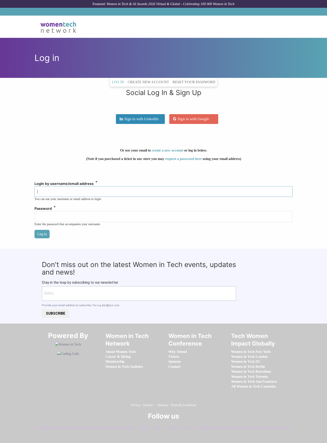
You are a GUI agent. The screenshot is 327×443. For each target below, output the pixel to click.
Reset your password (194, 82)
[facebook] (135, 426)
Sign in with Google (193, 119)
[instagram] (163, 426)
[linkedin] (149, 426)
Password (43, 208)
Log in (119, 82)
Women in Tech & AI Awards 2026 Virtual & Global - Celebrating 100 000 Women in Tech (170, 4)
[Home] (59, 27)
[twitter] (177, 426)
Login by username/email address (64, 184)
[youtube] (191, 426)
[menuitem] (120, 352)
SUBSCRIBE (55, 313)
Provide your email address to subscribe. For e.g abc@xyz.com (80, 305)
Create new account (148, 82)
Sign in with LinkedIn (141, 119)
